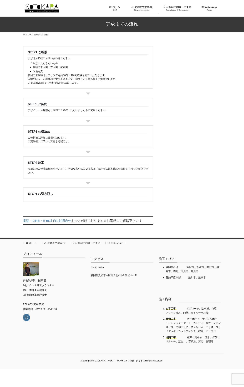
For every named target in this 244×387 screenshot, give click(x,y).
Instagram (116, 243)
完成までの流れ (57, 243)
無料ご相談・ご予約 (90, 243)
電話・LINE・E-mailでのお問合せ (47, 220)
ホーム (33, 243)
